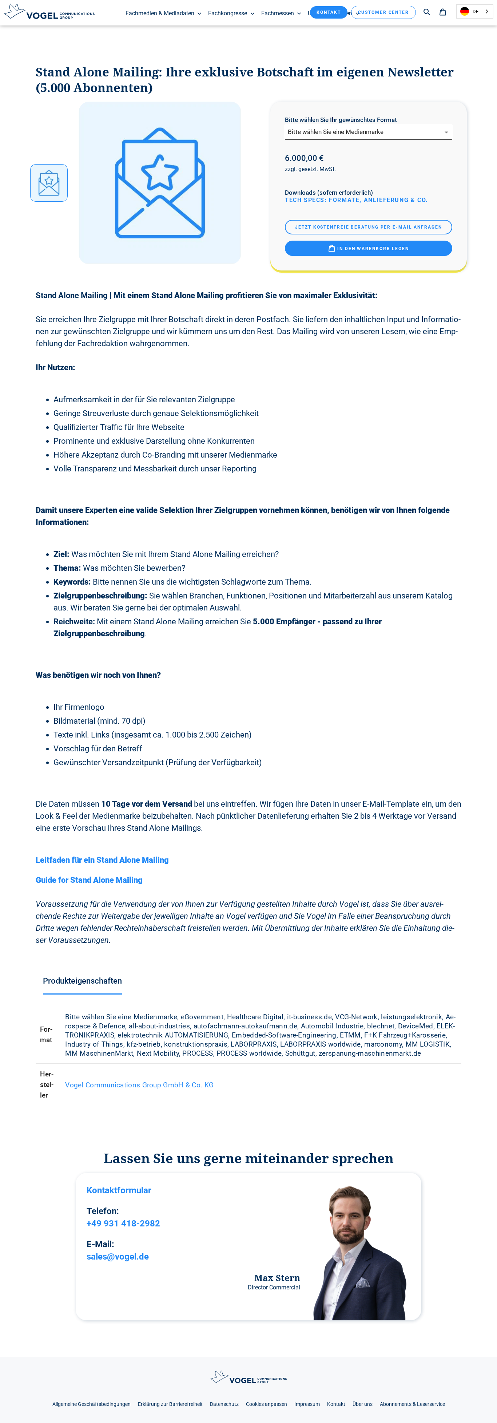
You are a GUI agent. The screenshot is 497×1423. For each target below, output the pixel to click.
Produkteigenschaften (82, 980)
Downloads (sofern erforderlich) (329, 192)
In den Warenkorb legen (372, 248)
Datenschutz (224, 1404)
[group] (49, 183)
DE (475, 11)
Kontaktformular (119, 1190)
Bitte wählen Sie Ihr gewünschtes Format (341, 119)
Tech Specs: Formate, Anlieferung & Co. (356, 200)
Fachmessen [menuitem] (277, 13)
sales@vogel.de (118, 1257)
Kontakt (329, 12)
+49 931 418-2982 (123, 1223)
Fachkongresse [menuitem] (227, 13)
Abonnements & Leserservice (412, 1404)
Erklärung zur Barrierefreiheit (170, 1404)
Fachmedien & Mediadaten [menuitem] (160, 13)
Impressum (307, 1404)
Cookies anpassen (266, 1404)
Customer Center (383, 12)
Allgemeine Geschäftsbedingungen (91, 1404)
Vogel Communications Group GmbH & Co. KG (139, 1085)
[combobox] (474, 11)
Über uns (363, 1404)
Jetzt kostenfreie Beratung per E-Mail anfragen (368, 227)
